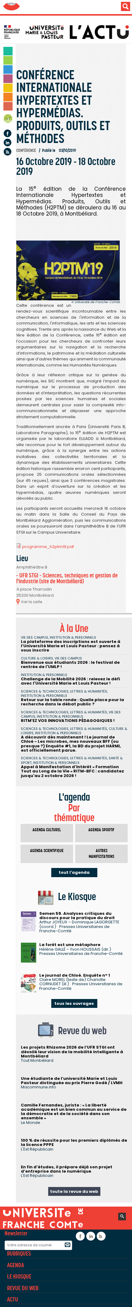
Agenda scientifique (47, 850)
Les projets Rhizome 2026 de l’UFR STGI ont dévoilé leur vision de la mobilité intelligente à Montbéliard (72, 1051)
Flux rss (7, 152)
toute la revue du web (74, 1191)
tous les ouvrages (74, 1003)
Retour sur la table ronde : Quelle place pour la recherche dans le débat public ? (72, 702)
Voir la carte (31, 601)
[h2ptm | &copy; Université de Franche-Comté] (68, 270)
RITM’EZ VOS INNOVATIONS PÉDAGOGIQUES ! (68, 720)
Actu (12, 1299)
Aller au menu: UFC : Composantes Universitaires (11, 7)
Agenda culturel (47, 829)
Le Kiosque (19, 1276)
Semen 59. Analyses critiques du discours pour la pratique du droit (77, 916)
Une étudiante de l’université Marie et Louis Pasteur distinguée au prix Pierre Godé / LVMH (71, 1081)
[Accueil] (67, 32)
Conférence (26, 150)
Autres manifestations (101, 853)
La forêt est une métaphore (69, 945)
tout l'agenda (74, 872)
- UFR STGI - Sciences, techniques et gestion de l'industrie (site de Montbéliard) (67, 578)
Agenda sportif (101, 829)
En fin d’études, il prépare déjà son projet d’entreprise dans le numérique (66, 1169)
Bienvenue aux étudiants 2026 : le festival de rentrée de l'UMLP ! (70, 664)
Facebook (7, 133)
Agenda (8, 119)
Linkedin (7, 142)
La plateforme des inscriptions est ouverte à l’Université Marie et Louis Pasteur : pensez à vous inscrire (70, 646)
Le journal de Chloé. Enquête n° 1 (74, 975)
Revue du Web (22, 1288)
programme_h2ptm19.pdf (48, 547)
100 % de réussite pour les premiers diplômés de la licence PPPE (74, 1142)
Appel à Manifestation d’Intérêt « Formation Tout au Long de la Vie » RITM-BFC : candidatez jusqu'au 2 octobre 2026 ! (72, 771)
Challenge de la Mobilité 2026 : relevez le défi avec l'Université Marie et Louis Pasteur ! (70, 681)
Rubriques (19, 1253)
